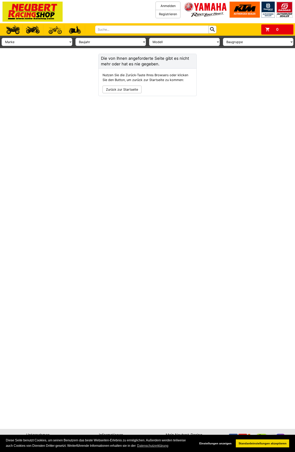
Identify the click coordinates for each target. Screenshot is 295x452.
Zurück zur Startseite (122, 89)
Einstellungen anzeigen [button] (215, 443)
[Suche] (213, 29)
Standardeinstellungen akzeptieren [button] (263, 443)
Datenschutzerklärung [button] (152, 445)
